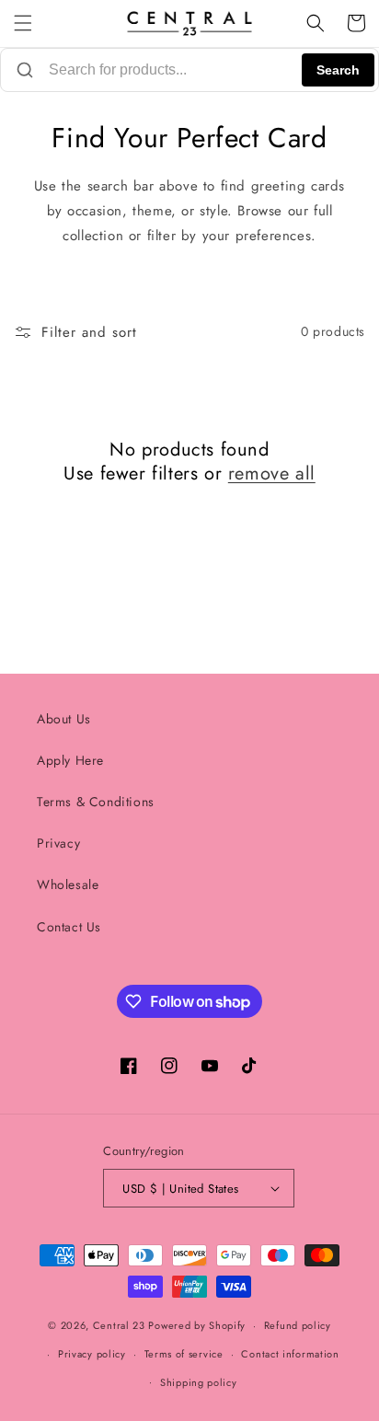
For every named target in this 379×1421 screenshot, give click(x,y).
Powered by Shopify (197, 1325)
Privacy (58, 843)
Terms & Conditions (96, 801)
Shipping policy (198, 1382)
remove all (272, 474)
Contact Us (69, 927)
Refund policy (297, 1325)
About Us (64, 719)
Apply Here (70, 760)
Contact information (290, 1353)
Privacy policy (92, 1353)
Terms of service (184, 1353)
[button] (23, 23)
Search (338, 70)
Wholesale (67, 884)
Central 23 (119, 1325)
